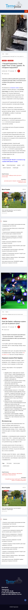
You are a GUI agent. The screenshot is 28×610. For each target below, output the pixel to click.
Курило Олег (4, 71)
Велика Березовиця (11, 165)
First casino (9, 463)
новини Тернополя (7, 167)
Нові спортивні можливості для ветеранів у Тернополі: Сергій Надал (11, 210)
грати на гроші (17, 463)
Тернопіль (10, 60)
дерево (18, 165)
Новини (4, 60)
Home (3, 311)
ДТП (23, 165)
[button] (24, 190)
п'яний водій (15, 167)
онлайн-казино (6, 465)
